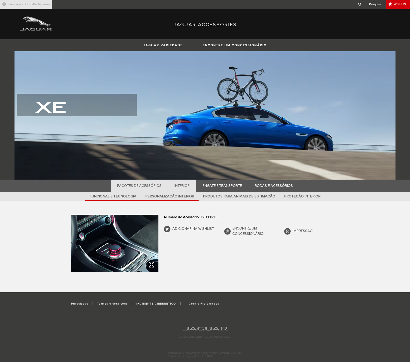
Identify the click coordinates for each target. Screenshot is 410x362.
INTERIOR (182, 186)
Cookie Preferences (204, 303)
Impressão (303, 231)
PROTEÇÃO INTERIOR (302, 196)
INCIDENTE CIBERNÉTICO (156, 303)
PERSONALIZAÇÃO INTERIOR (169, 196)
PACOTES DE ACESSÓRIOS (139, 186)
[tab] (139, 186)
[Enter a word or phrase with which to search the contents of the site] (371, 4)
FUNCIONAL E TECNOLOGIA (113, 196)
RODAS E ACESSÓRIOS (274, 186)
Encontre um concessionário (235, 45)
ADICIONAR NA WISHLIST (193, 228)
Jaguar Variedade (163, 45)
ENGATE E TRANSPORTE (222, 186)
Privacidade (79, 303)
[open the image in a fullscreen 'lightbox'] (114, 243)
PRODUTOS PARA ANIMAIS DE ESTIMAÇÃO (239, 196)
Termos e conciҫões (112, 303)
